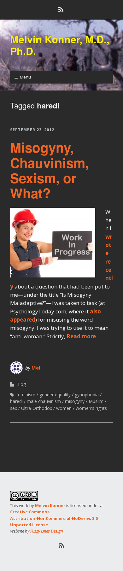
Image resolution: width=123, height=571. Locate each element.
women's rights (91, 408)
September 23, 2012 (32, 129)
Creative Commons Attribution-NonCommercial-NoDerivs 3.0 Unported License (54, 518)
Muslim (96, 401)
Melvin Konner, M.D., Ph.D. (59, 45)
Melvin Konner (50, 505)
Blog (21, 384)
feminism (25, 395)
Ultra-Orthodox (36, 408)
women (64, 408)
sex (13, 408)
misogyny (75, 401)
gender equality (55, 395)
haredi (16, 401)
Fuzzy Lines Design (46, 531)
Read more (81, 336)
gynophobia (87, 395)
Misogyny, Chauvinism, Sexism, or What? (49, 170)
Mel (36, 367)
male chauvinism (44, 401)
